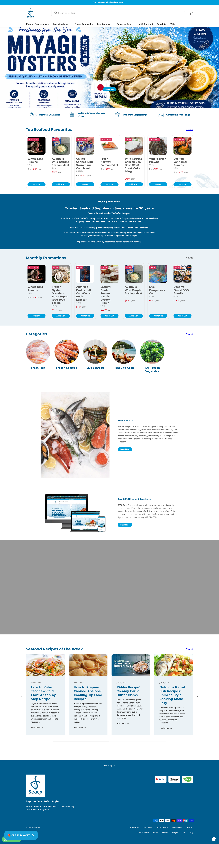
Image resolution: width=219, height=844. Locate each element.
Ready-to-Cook (124, 367)
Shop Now (186, 93)
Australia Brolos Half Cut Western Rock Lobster (84, 293)
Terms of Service (162, 827)
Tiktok (184, 833)
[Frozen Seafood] (66, 352)
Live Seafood (103, 24)
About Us (161, 24)
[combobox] (108, 13)
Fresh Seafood (60, 24)
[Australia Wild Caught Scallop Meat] (61, 146)
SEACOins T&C (148, 827)
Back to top (108, 766)
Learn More (124, 449)
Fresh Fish (38, 367)
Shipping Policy (177, 827)
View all (189, 129)
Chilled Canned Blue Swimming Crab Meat (85, 163)
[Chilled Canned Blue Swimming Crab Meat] (85, 146)
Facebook (165, 833)
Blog (191, 833)
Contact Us (189, 827)
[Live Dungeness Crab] (158, 274)
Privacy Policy (134, 827)
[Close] (33, 835)
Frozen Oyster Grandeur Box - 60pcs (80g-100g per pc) (60, 294)
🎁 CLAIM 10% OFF (19, 835)
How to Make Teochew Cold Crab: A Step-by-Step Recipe (44, 693)
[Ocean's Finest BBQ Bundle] (182, 274)
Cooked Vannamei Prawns (180, 162)
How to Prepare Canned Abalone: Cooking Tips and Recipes (88, 693)
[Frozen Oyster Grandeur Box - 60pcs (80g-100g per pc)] (61, 274)
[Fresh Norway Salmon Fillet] (109, 146)
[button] (191, 13)
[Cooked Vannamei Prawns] (182, 146)
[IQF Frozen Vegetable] (152, 352)
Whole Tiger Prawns (157, 160)
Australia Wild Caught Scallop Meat (60, 162)
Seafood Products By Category (148, 833)
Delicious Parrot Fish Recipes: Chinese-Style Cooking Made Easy (172, 695)
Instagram (175, 833)
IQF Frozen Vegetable (152, 369)
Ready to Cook (124, 24)
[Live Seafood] (95, 352)
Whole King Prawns (35, 160)
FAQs (172, 24)
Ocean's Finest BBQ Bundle (181, 290)
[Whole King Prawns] (36, 146)
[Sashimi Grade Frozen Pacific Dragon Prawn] (109, 274)
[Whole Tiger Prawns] (158, 146)
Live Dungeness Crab (157, 290)
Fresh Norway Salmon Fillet (109, 162)
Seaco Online (35, 827)
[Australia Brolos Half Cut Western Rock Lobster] (85, 274)
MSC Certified (146, 24)
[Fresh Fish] (38, 352)
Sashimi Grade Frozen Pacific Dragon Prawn (106, 294)
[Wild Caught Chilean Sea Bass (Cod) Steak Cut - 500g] (134, 146)
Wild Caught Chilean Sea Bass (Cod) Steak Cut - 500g (133, 165)
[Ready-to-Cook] (124, 352)
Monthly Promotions (36, 24)
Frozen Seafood (83, 24)
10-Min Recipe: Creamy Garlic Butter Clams (128, 691)
